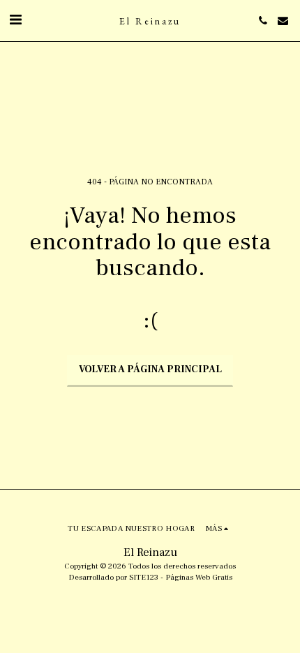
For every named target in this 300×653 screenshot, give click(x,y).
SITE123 (143, 577)
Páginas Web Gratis (198, 577)
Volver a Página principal (150, 369)
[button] (15, 20)
